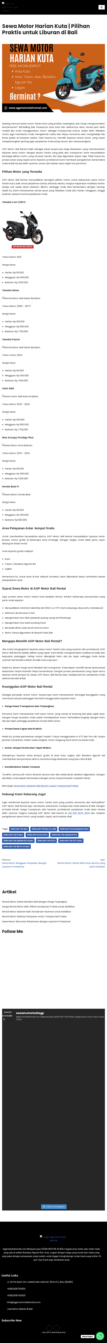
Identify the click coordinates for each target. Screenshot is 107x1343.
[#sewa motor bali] (79, 1069)
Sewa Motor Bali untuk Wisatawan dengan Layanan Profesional (36, 921)
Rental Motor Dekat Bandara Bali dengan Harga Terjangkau (34, 901)
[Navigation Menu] (101, 7)
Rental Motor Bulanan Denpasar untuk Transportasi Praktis (34, 916)
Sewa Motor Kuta (46, 840)
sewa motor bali (19, 829)
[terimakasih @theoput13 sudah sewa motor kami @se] (79, 1158)
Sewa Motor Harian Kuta (64, 835)
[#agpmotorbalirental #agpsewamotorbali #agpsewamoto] (79, 1039)
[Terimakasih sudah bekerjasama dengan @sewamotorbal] (27, 1158)
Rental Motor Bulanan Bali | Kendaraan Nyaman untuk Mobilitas (36, 911)
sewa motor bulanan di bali (74, 829)
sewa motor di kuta (37, 835)
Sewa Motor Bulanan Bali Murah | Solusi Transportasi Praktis (46, 785)
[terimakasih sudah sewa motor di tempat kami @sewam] (79, 1098)
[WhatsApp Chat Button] (100, 1336)
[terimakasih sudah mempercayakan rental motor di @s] (79, 1128)
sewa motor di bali (13, 835)
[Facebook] (49, 1328)
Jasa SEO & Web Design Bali (53, 1332)
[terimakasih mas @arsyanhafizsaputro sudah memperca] (27, 1128)
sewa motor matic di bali (16, 846)
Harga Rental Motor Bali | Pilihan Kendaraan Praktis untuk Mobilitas (38, 906)
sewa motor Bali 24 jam (44, 829)
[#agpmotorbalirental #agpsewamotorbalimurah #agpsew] (27, 1069)
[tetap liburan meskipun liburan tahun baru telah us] (27, 1188)
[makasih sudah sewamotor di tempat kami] (27, 1098)
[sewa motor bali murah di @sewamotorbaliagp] (27, 1039)
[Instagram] (57, 1328)
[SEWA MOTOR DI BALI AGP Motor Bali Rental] (10, 7)
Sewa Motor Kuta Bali (71, 840)
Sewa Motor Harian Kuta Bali (18, 840)
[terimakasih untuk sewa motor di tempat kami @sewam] (79, 1188)
